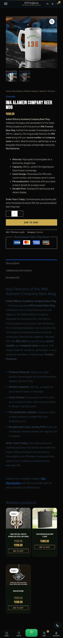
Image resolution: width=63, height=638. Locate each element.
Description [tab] (12, 263)
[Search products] (47, 3)
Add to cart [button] (18, 551)
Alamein (43, 91)
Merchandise (17, 91)
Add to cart (31, 222)
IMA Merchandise (31, 91)
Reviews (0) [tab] (12, 277)
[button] (52, 21)
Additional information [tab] (19, 270)
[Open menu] (5, 3)
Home (8, 91)
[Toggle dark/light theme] (52, 3)
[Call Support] (57, 625)
